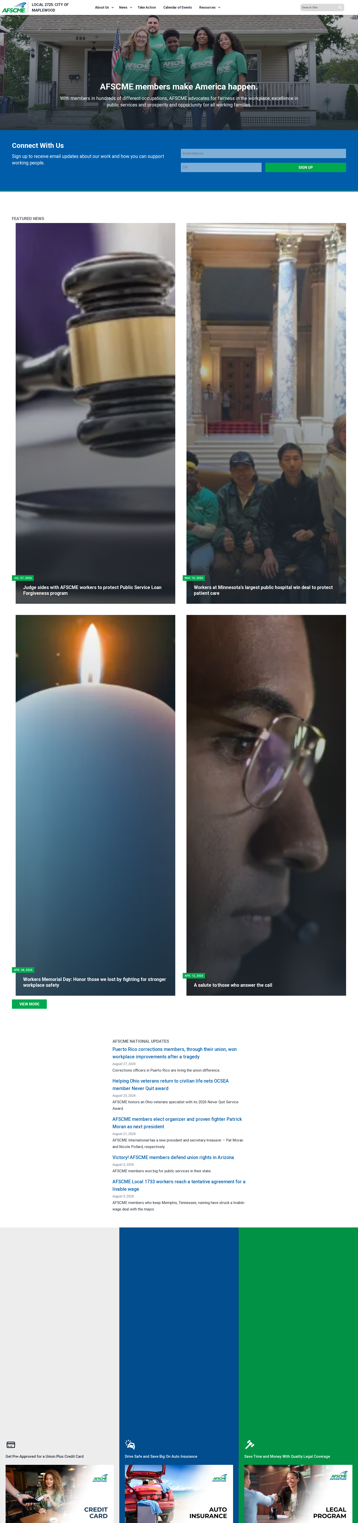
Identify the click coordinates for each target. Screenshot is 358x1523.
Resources (207, 7)
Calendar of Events (177, 7)
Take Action (147, 7)
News (123, 7)
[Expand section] (112, 7)
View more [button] (29, 1004)
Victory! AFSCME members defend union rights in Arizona (173, 1157)
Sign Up (306, 167)
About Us (102, 7)
